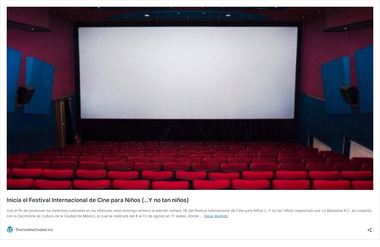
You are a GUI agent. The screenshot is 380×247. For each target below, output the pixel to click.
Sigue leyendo (216, 216)
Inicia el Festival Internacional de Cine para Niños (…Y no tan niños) (98, 200)
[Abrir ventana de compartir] (369, 228)
